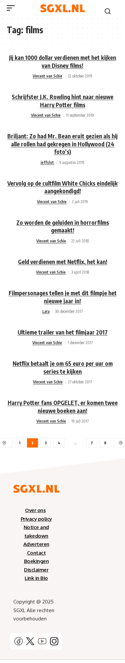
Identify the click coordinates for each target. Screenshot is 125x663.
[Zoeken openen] (107, 11)
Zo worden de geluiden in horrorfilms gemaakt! (62, 226)
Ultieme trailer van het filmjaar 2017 (63, 332)
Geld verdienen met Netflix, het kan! (62, 261)
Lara (46, 311)
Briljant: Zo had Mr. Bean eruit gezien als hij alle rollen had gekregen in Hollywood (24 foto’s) (62, 144)
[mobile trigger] (12, 8)
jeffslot (47, 162)
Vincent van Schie (47, 75)
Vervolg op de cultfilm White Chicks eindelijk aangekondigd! (62, 187)
